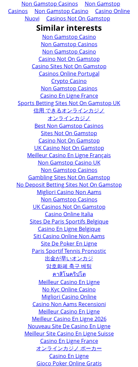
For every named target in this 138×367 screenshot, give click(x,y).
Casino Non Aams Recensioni (69, 304)
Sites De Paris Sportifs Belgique (69, 221)
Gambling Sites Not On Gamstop (69, 177)
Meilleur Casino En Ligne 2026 (69, 319)
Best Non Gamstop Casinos (69, 125)
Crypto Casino (69, 81)
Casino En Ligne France (69, 95)
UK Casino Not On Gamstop (69, 148)
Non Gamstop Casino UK (69, 162)
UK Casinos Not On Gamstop (69, 206)
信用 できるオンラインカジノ (69, 110)
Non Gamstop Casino (61, 11)
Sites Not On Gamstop (69, 133)
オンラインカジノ (69, 118)
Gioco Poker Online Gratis (69, 363)
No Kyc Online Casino (69, 289)
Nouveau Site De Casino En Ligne (69, 326)
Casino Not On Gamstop (69, 59)
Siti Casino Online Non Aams (69, 236)
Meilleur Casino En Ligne (69, 282)
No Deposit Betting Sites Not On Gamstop (69, 184)
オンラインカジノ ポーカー (69, 348)
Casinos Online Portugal (69, 73)
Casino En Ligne (69, 356)
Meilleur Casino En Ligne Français (69, 155)
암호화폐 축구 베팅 (69, 266)
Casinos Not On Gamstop (78, 18)
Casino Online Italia (69, 214)
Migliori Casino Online (69, 296)
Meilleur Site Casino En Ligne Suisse (69, 333)
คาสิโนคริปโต (69, 274)
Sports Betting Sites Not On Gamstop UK (69, 103)
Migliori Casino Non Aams (69, 192)
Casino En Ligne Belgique (69, 229)
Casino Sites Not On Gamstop (69, 66)
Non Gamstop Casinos (69, 44)
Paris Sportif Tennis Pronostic (69, 251)
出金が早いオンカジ (69, 258)
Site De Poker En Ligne (69, 243)
